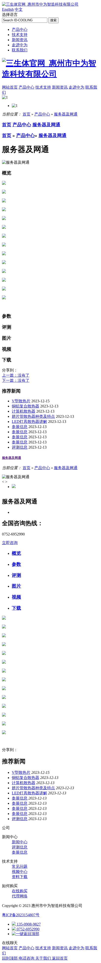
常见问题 (19, 866)
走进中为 (19, 45)
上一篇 (15, 375)
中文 (19, 9)
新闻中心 (19, 842)
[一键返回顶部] (25, 934)
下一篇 (15, 380)
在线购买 (19, 891)
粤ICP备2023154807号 (20, 915)
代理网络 (19, 896)
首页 (26, 114)
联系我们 (19, 50)
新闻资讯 (19, 40)
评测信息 (19, 447)
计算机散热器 (23, 411)
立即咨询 (10, 543)
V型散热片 (21, 401)
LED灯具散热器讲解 (29, 421)
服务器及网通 (65, 114)
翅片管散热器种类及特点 (33, 416)
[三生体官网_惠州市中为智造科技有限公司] (40, 4)
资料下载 (19, 877)
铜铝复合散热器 (25, 406)
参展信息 (19, 427)
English (8, 9)
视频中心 (19, 872)
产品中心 (19, 29)
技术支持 (19, 35)
